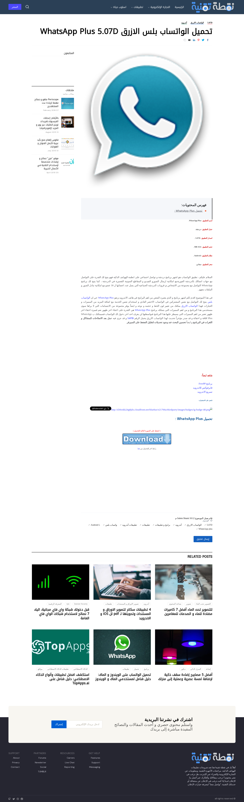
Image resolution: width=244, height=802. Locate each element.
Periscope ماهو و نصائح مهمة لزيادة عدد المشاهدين (46, 102)
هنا (139, 449)
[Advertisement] (146, 348)
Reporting (69, 767)
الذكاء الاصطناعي (80, 669)
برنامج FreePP (205, 383)
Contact (15, 767)
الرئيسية (179, 7)
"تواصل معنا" (215, 784)
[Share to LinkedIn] (194, 40)
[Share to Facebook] (207, 40)
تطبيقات (138, 7)
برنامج (146, 669)
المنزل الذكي (195, 669)
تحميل (136, 669)
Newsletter (40, 762)
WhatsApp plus (205, 529)
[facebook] (22, 798)
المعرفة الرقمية (55, 604)
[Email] (189, 40)
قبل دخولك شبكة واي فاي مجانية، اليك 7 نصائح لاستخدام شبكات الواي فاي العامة (61, 614)
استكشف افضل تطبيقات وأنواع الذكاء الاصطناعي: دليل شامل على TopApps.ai (62, 679)
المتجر (15, 6)
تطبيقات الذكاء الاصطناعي (58, 669)
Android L (95, 525)
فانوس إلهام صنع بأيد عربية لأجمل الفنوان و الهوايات (47, 143)
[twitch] (10, 798)
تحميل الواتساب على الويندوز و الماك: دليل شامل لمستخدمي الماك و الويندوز (123, 677)
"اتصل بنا (193, 777)
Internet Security (81, 604)
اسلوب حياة (119, 7)
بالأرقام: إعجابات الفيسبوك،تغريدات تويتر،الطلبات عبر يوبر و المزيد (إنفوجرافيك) (47, 123)
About (16, 758)
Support (95, 762)
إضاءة (208, 669)
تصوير (188, 604)
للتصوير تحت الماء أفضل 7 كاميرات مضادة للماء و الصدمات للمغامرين (188, 612)
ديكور (183, 669)
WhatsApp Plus (106, 297)
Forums (42, 758)
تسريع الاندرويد (204, 392)
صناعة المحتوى (175, 604)
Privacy (16, 762)
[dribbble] (18, 798)
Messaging (94, 767)
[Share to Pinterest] (198, 40)
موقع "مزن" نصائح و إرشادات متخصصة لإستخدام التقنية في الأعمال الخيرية (47, 163)
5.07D (209, 23)
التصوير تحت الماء (203, 604)
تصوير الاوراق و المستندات (128, 604)
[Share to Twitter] (203, 40)
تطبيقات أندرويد (129, 525)
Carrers (71, 758)
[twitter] (14, 798)
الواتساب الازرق (197, 23)
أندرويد (184, 23)
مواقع (40, 669)
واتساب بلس (111, 525)
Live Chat (70, 762)
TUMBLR (42, 771)
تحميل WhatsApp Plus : (188, 210)
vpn (67, 604)
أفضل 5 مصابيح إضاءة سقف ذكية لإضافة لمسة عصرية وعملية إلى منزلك (185, 677)
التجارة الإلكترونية (160, 7)
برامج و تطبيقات (162, 525)
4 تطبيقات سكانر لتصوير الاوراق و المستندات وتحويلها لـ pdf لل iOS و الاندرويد (125, 614)
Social (43, 767)
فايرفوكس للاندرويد (202, 387)
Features (95, 758)
